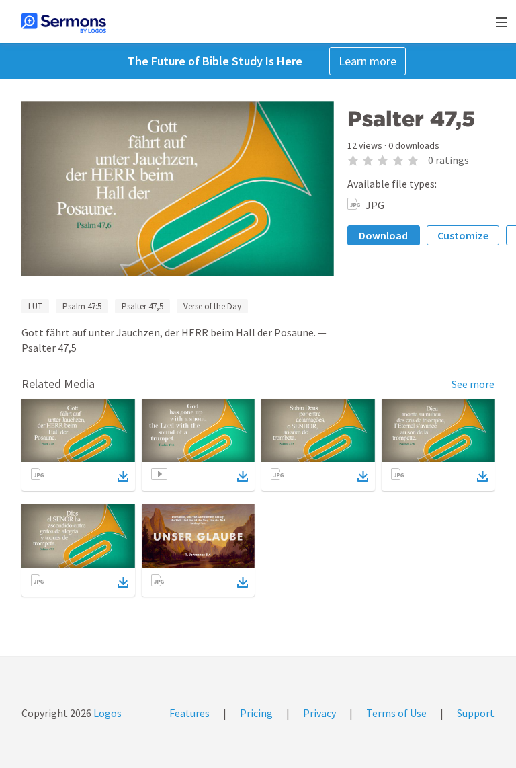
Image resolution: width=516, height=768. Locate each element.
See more (473, 384)
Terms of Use (396, 713)
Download (383, 235)
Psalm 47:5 (81, 306)
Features (189, 713)
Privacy (319, 713)
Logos (106, 713)
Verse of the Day (212, 306)
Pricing (256, 713)
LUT (35, 306)
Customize (462, 235)
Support (475, 713)
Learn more (367, 61)
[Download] (123, 476)
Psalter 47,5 (142, 306)
